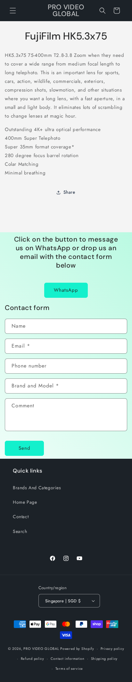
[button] (13, 11)
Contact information (68, 658)
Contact (21, 516)
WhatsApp (66, 290)
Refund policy (32, 658)
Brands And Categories (37, 487)
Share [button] (69, 192)
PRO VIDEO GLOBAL (41, 648)
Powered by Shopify (77, 648)
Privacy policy (112, 648)
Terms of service (69, 668)
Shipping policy (104, 658)
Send (24, 448)
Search (20, 531)
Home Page (25, 502)
